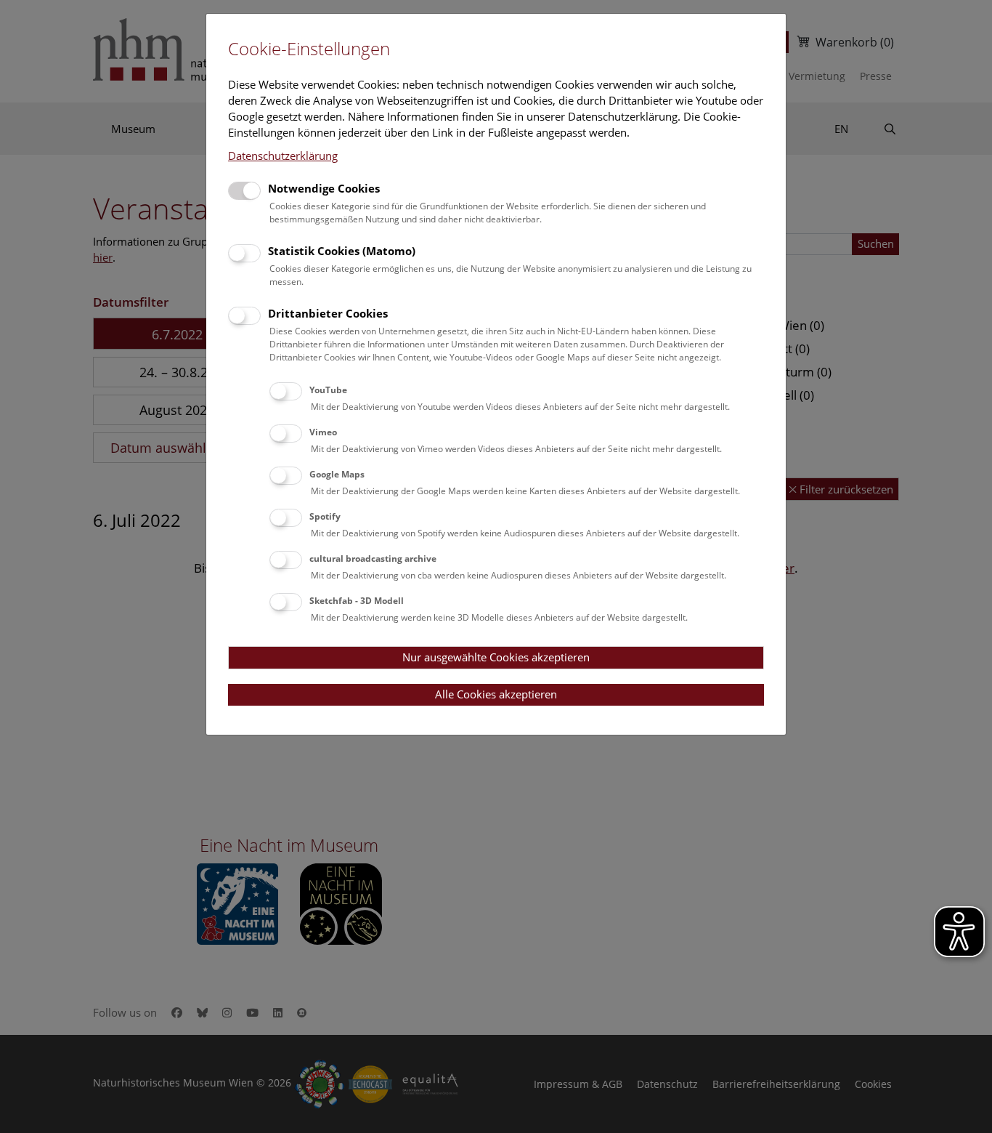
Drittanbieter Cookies (328, 313)
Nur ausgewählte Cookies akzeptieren (496, 657)
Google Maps (337, 474)
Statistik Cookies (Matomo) (341, 250)
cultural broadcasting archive (372, 558)
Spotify (325, 516)
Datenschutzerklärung (283, 155)
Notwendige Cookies (324, 188)
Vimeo (323, 432)
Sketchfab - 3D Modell (356, 600)
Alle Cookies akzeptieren (496, 694)
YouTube (328, 390)
